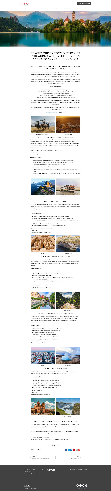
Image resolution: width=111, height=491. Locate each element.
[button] (66, 450)
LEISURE (32, 8)
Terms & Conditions (83, 469)
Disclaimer (72, 469)
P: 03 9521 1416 (86, 8)
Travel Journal (68, 8)
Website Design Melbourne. (82, 488)
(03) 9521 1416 (29, 471)
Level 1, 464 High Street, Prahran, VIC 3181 (35, 469)
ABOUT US (24, 8)
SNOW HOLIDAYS (43, 8)
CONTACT (77, 8)
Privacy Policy (77, 469)
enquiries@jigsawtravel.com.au (52, 112)
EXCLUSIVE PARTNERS (55, 8)
